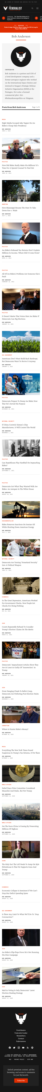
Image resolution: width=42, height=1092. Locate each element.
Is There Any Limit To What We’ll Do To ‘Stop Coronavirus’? (20, 915)
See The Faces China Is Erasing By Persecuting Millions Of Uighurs (20, 827)
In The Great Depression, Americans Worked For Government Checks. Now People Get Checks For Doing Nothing (19, 603)
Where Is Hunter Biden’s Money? (15, 729)
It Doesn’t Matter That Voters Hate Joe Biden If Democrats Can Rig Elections (20, 317)
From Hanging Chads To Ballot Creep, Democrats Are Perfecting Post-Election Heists (20, 692)
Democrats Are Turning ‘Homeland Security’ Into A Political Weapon (20, 563)
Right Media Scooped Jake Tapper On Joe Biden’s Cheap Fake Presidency (18, 124)
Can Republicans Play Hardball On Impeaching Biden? (21, 464)
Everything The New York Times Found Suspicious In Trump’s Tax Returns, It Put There (21, 751)
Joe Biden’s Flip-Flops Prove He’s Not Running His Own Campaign (20, 953)
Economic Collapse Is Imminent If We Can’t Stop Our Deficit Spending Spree (19, 892)
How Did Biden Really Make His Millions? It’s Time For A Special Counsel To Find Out (20, 166)
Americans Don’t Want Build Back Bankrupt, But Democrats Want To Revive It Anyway (20, 360)
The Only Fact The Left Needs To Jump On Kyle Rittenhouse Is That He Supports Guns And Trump (20, 867)
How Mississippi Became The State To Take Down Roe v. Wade (19, 209)
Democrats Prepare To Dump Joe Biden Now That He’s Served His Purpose (19, 402)
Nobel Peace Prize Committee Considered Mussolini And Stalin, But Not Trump (18, 789)
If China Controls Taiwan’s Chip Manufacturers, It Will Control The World (18, 426)
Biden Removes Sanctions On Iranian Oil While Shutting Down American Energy (18, 525)
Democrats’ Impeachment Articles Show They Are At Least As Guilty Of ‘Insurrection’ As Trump (20, 667)
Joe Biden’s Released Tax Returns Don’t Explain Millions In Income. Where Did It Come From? (21, 251)
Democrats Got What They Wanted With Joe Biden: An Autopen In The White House (20, 487)
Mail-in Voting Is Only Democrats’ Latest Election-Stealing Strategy (18, 991)
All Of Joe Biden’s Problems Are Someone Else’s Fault (21, 275)
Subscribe (21, 1080)
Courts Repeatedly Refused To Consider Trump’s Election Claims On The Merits (17, 628)
